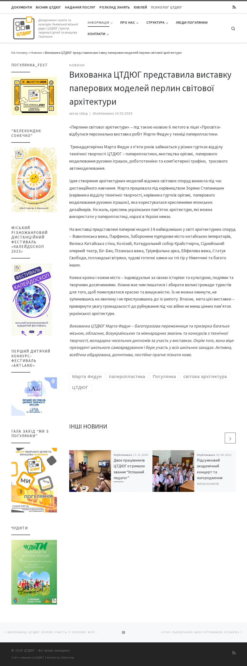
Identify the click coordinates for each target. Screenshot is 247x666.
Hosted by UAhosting (60, 657)
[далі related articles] (230, 438)
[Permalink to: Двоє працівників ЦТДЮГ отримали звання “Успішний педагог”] (90, 471)
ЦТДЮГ (29, 650)
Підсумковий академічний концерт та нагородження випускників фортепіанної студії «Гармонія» (214, 478)
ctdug (83, 113)
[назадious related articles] (218, 438)
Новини (36, 52)
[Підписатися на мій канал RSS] (234, 7)
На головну (19, 52)
